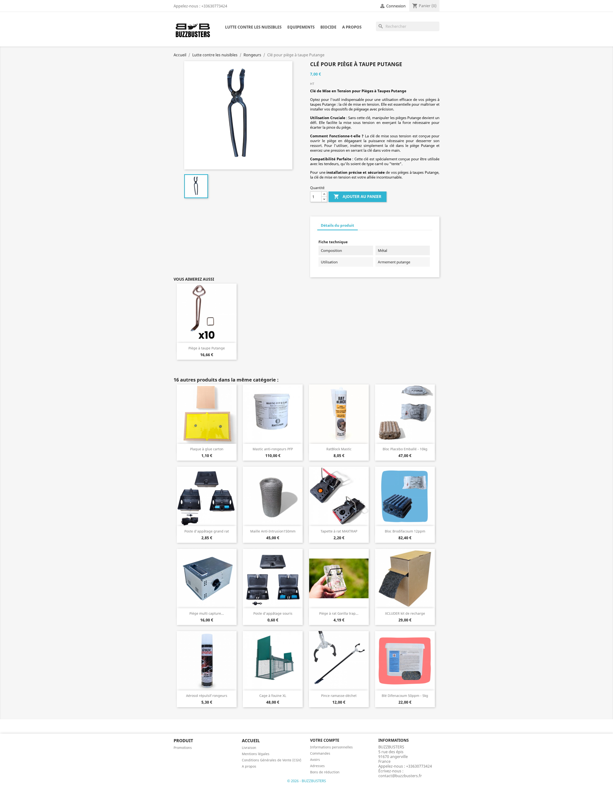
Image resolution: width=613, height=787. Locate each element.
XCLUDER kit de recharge (405, 613)
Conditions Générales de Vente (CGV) (271, 760)
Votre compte (324, 740)
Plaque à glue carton (206, 449)
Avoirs (315, 759)
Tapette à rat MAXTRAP (339, 531)
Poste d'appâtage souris (272, 613)
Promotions (183, 747)
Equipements (301, 27)
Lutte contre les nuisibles (253, 27)
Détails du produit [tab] (337, 225)
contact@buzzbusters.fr (400, 775)
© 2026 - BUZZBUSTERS (306, 780)
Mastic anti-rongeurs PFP (273, 449)
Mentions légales (255, 754)
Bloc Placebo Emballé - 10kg (405, 449)
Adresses (317, 766)
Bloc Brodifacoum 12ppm (405, 531)
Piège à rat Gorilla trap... (338, 613)
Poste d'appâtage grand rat (206, 531)
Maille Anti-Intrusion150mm (272, 531)
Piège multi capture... (206, 613)
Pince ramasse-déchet (339, 695)
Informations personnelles (331, 747)
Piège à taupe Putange (206, 348)
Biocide (328, 27)
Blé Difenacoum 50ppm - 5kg (405, 695)
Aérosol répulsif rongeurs (206, 695)
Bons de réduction (325, 772)
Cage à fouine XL (272, 695)
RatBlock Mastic (339, 449)
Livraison (249, 747)
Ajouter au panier (357, 196)
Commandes (320, 753)
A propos (352, 27)
